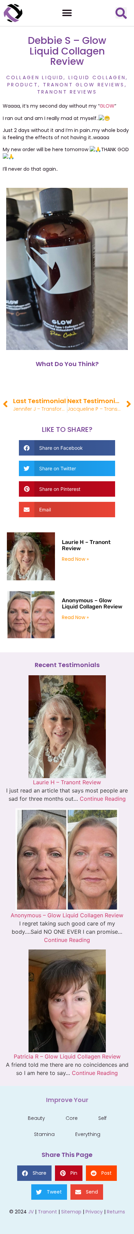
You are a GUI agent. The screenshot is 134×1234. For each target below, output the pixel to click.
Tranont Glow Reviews (84, 84)
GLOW (107, 105)
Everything (87, 1134)
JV (31, 1211)
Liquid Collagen (97, 77)
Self (102, 1118)
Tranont (47, 1211)
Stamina (44, 1134)
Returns (116, 1211)
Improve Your (67, 1100)
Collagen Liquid (35, 77)
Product (22, 84)
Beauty (36, 1118)
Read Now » (75, 559)
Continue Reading (103, 798)
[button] (67, 13)
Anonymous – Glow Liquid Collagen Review (92, 603)
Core (72, 1118)
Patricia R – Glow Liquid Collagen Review (67, 1056)
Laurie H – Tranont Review (86, 545)
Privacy (94, 1211)
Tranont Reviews (67, 91)
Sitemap (71, 1211)
